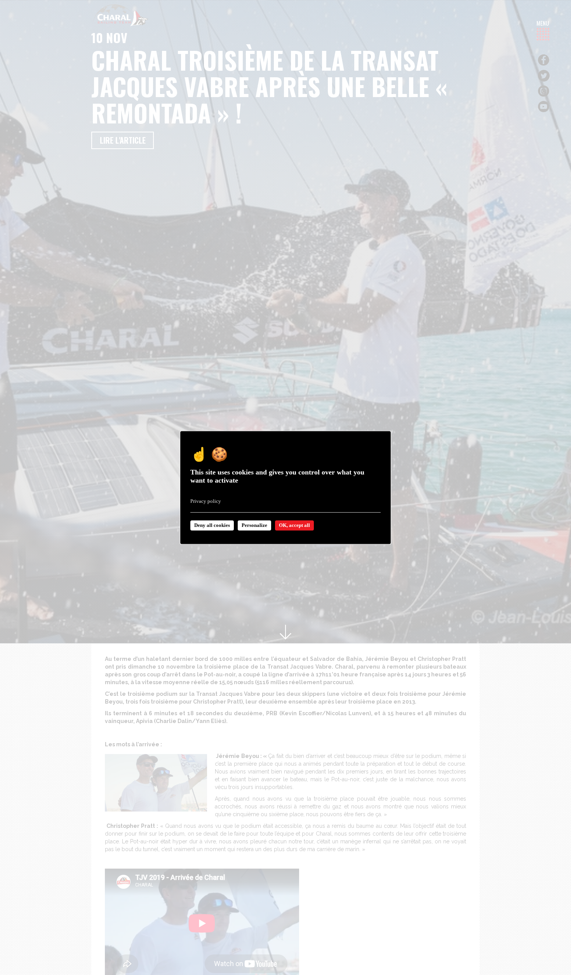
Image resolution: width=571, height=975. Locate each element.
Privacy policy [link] (205, 501)
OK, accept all (294, 525)
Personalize (254, 525)
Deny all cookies (212, 525)
